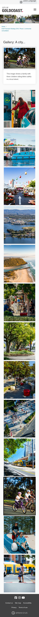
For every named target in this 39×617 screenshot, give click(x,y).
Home (3, 26)
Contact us (9, 603)
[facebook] (16, 597)
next (33, 60)
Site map (18, 603)
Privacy (13, 607)
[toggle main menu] (35, 9)
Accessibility (27, 603)
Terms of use (23, 607)
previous (6, 60)
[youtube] (23, 597)
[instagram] (19, 597)
